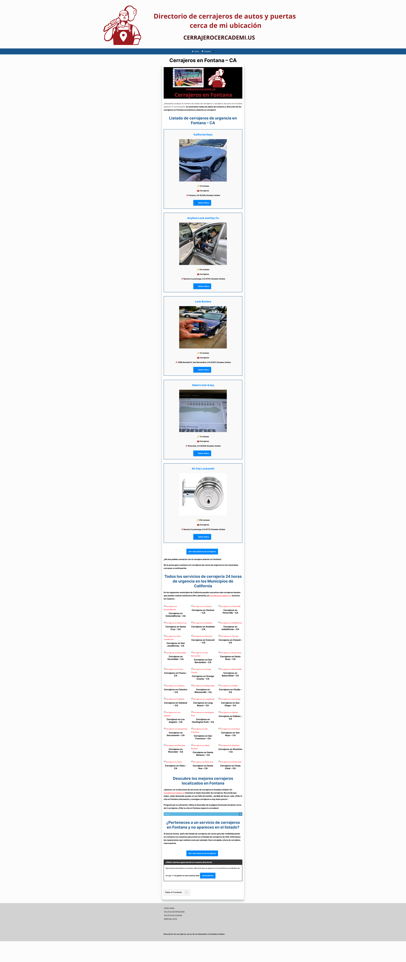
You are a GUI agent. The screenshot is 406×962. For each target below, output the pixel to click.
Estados (207, 51)
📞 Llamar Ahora (202, 203)
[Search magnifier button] (240, 814)
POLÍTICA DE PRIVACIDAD (174, 911)
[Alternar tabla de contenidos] (185, 892)
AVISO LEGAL (169, 908)
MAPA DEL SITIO (170, 919)
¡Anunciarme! (207, 875)
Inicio (197, 51)
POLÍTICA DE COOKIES (173, 915)
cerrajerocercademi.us (220, 595)
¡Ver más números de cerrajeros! (202, 551)
